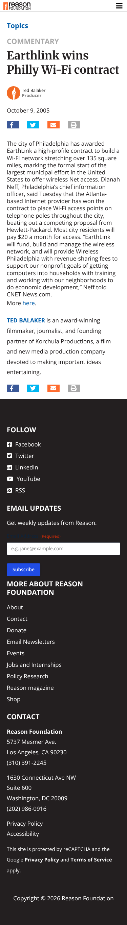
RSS (20, 490)
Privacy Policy (25, 823)
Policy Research (27, 676)
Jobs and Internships (34, 664)
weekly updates (38, 523)
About (15, 607)
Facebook (28, 444)
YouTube (28, 479)
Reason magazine (30, 687)
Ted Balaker (26, 320)
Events (15, 653)
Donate (16, 630)
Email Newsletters (31, 642)
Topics (17, 25)
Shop (13, 699)
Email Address (34, 536)
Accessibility (23, 833)
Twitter (24, 456)
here (28, 303)
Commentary (33, 41)
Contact (17, 619)
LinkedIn (26, 467)
